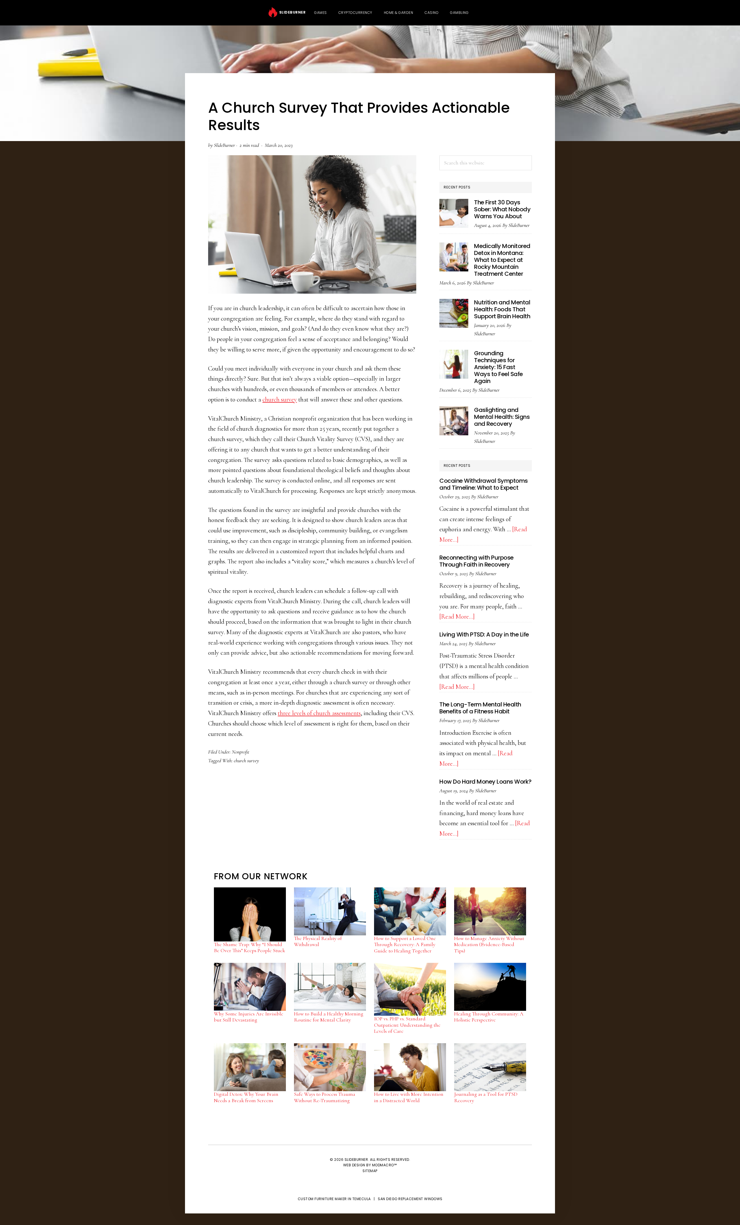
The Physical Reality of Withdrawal (318, 941)
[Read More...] (457, 616)
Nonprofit (240, 752)
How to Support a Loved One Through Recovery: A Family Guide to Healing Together (405, 944)
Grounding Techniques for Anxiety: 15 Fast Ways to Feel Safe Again (498, 367)
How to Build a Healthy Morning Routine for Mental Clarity (328, 1017)
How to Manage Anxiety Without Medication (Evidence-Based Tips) (489, 944)
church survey (279, 399)
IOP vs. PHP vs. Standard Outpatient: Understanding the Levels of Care (407, 1024)
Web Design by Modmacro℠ (370, 1165)
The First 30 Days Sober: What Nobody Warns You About (502, 209)
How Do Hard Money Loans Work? (485, 782)
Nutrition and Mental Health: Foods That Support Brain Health (502, 309)
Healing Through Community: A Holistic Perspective (488, 1017)
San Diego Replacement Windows (410, 1198)
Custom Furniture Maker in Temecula (334, 1198)
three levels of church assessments (319, 713)
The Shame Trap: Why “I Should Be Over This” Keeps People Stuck (249, 947)
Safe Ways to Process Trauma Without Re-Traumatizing (324, 1097)
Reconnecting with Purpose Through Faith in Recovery (476, 561)
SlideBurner (291, 12)
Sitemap (370, 1170)
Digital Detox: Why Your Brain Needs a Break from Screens (246, 1097)
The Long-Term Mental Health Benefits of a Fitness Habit (480, 707)
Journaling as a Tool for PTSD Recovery (485, 1097)
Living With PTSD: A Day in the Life (484, 634)
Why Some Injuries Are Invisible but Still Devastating (248, 1017)
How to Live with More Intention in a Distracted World (408, 1097)
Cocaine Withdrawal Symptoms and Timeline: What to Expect (483, 484)
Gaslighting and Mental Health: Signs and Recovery (502, 417)
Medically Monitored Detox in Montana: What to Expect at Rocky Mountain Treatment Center (502, 260)
